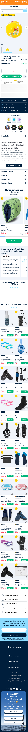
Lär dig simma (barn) (12, 56)
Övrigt (13, 722)
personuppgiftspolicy (19, 639)
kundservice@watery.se (16, 673)
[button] (1, 27)
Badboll (19, 56)
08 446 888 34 (15, 670)
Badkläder (13, 715)
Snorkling (13, 718)
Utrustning (6, 56)
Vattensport (13, 711)
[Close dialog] (24, 692)
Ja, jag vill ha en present (14, 635)
